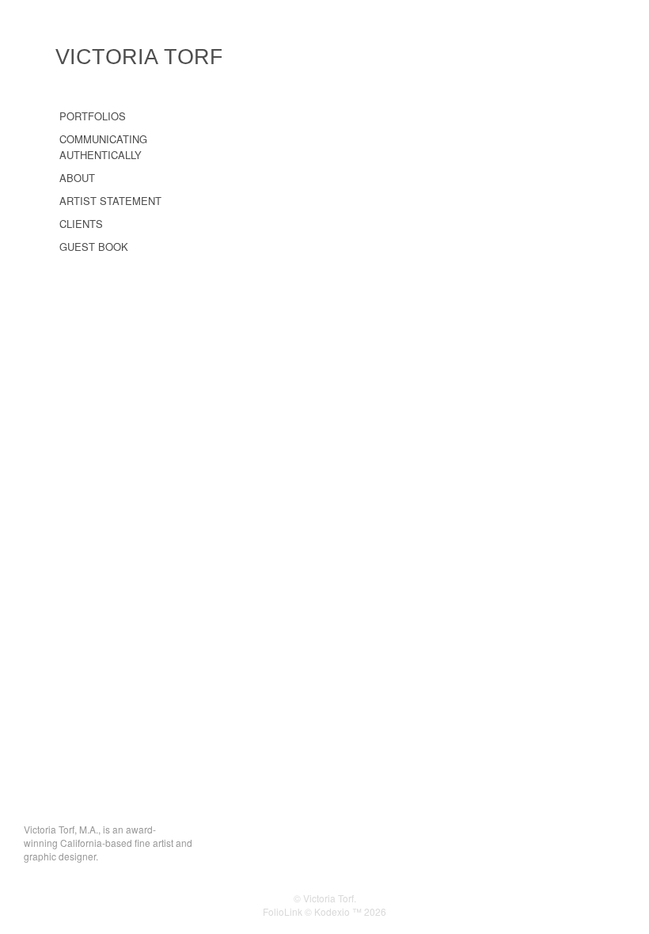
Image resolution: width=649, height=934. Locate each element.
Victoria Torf (139, 57)
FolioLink (282, 911)
